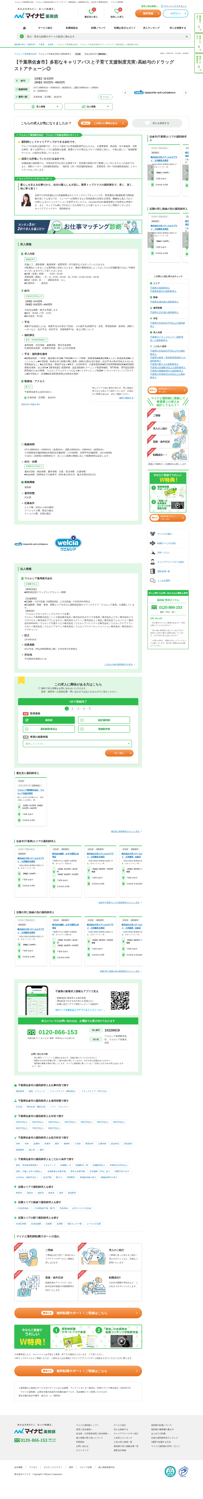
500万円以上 (86, 1122)
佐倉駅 (49, 1224)
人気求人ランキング (123, 1438)
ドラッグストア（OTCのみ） (94, 1091)
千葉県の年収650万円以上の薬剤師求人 (167, 325)
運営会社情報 (120, 1450)
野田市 (19, 1193)
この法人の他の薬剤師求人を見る (118, 664)
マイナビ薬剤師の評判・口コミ (165, 1446)
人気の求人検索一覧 (123, 1442)
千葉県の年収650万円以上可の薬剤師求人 (167, 352)
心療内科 (102, 1143)
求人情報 (40, 106)
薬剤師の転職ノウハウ (161, 1425)
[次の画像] (185, 92)
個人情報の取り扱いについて (89, 1438)
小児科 (78, 1143)
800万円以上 (54, 1128)
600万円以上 (119, 1122)
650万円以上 (22, 1128)
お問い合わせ (82, 1446)
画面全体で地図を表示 (30, 404)
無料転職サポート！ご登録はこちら (75, 1313)
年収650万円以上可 (34, 296)
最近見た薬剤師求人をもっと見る (125, 831)
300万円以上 (22, 1122)
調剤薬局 (20, 1091)
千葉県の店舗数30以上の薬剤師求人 (168, 367)
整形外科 (89, 1143)
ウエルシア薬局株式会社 (25, 54)
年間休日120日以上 (34, 466)
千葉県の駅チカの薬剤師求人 (164, 364)
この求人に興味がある (99, 123)
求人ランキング (151, 27)
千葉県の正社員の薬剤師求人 (164, 312)
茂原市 (30, 1193)
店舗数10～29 (81, 1165)
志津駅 (60, 1224)
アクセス (105, 97)
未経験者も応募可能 (56, 1171)
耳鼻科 (47, 1143)
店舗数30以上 (31, 584)
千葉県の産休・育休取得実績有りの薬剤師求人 (168, 359)
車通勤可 (71, 1177)
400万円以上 (54, 1122)
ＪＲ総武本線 (22, 1208)
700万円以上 (38, 1128)
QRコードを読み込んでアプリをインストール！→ (80, 1010)
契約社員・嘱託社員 (36, 1107)
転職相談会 (72, 27)
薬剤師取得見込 (49, 729)
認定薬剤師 (104, 720)
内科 (18, 1143)
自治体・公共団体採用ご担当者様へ (92, 1433)
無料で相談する (126, 398)
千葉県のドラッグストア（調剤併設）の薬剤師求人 (166, 339)
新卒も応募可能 (78, 1171)
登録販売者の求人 (88, 1177)
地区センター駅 (74, 1224)
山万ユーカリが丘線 (81, 1208)
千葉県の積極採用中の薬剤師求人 (166, 371)
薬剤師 (48, 720)
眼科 (57, 1143)
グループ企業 (85, 1467)
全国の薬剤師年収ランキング (164, 1438)
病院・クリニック (37, 1091)
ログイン (175, 13)
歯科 (42, 1150)
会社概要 (18, 1467)
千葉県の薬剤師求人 (160, 288)
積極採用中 (30, 259)
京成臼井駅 (21, 1224)
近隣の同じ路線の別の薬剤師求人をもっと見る (120, 971)
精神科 (67, 1143)
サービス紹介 (45, 27)
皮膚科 (36, 1143)
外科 (27, 1143)
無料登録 (148, 13)
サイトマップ (82, 1450)
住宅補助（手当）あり (100, 1171)
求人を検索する (178, 27)
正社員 (19, 1107)
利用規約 (80, 1442)
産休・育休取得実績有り (36, 340)
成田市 (41, 1193)
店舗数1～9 (65, 1165)
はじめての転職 (158, 1433)
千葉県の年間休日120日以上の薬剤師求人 (167, 376)
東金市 (51, 1193)
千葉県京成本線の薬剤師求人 (164, 302)
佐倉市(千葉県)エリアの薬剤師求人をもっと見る (119, 902)
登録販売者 (104, 729)
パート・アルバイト (59, 1107)
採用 (71, 1467)
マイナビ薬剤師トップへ (87, 1425)
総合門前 (47, 1177)
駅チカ (28, 387)
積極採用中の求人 (109, 1177)
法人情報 (91, 106)
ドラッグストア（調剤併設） (63, 1091)
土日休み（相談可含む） (27, 1177)
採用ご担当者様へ (149, 6)
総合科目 (115, 1143)
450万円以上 (70, 1122)
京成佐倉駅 (36, 1224)
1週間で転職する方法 (161, 1442)
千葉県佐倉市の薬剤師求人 (163, 291)
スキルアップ (49, 1165)
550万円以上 (102, 1122)
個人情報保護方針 (106, 1467)
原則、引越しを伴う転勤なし (29, 1171)
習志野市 (72, 1193)
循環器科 (20, 1150)
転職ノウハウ (98, 27)
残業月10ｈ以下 (122, 1171)
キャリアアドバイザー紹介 (126, 1433)
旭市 (61, 1193)
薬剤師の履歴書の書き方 (162, 1429)
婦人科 (32, 1150)
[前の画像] (125, 92)
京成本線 (63, 1208)
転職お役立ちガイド (125, 27)
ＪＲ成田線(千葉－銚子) (44, 1208)
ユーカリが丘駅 (93, 1224)
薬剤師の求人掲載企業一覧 (126, 1446)
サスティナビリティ (53, 1467)
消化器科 (128, 1143)
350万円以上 (38, 1122)
